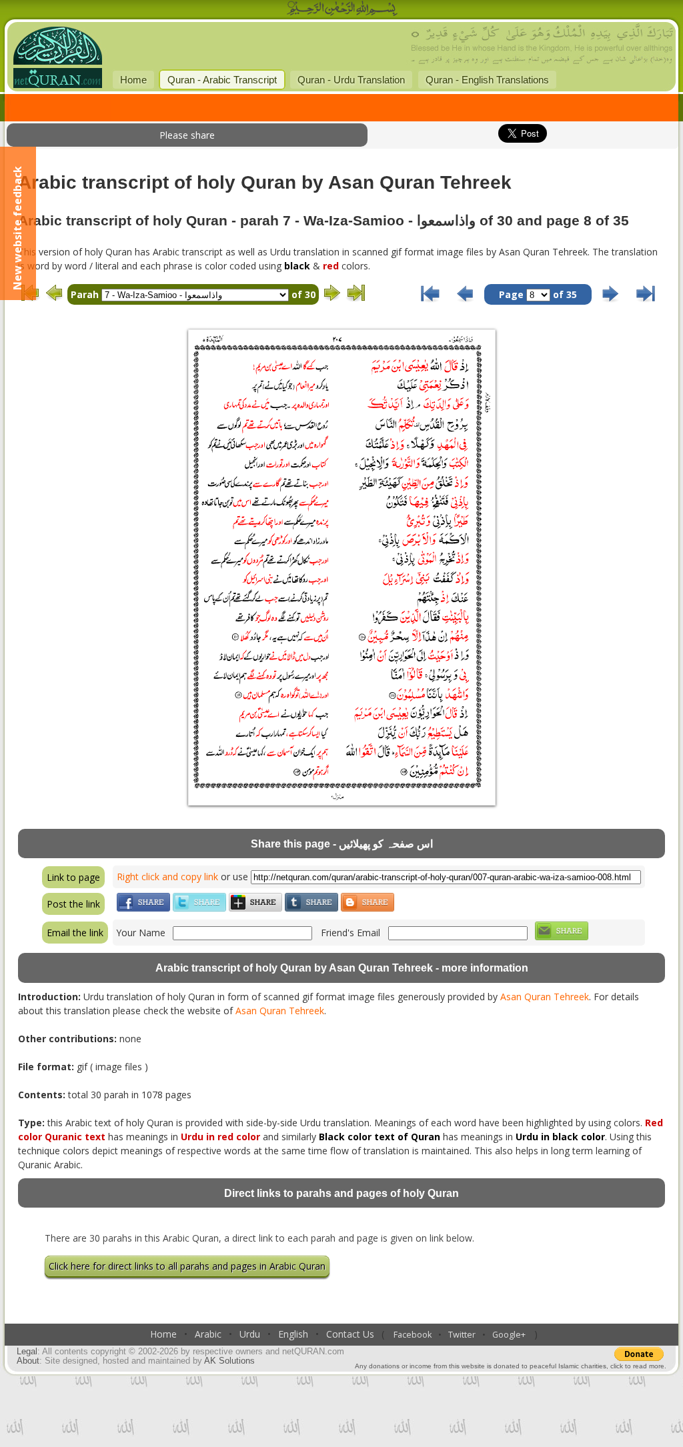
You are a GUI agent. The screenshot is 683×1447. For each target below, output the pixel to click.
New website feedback (17, 228)
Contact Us (350, 1334)
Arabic (208, 1334)
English (293, 1334)
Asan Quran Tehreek (544, 996)
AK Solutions (229, 1361)
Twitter (462, 1334)
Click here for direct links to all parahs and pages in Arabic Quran (187, 1266)
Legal (27, 1351)
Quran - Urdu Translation (351, 79)
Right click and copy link (167, 876)
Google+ (509, 1334)
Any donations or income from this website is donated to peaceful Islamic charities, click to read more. (510, 1366)
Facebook (413, 1334)
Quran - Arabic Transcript (222, 79)
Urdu (249, 1334)
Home (133, 79)
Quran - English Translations (487, 79)
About (28, 1361)
